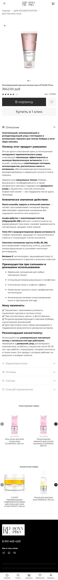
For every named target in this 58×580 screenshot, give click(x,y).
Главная (6, 10)
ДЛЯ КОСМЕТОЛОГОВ (25, 10)
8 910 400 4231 (11, 541)
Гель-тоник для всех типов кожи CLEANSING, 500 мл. (14, 441)
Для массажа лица (11, 13)
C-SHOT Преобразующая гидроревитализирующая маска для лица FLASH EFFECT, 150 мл (14, 501)
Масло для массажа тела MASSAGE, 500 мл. (43, 498)
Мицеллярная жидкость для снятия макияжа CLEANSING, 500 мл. (43, 442)
